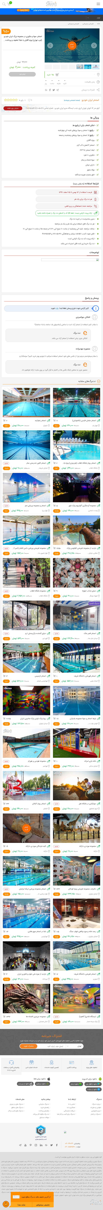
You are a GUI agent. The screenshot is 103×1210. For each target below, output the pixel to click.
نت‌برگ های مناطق (17, 1107)
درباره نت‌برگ (96, 1104)
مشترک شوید (29, 1046)
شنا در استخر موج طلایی (37, 931)
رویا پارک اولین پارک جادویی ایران (33, 718)
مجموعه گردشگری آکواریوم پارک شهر (82, 506)
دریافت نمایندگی (69, 1111)
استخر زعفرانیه (40, 420)
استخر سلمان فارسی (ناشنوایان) (84, 420)
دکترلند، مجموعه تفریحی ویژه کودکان (82, 889)
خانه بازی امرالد (90, 761)
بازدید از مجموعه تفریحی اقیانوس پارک (81, 548)
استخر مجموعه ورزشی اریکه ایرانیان (32, 889)
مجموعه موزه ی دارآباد (87, 846)
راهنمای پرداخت (44, 1111)
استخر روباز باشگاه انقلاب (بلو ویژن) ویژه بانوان (79, 463)
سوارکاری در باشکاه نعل (87, 804)
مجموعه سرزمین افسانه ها (36, 1016)
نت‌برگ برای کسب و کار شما (66, 1114)
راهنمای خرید (45, 1107)
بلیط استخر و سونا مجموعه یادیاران (83, 718)
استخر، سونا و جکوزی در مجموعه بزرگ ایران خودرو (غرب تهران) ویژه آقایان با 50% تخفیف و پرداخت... (23, 38)
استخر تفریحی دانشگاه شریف (85, 974)
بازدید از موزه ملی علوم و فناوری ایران (31, 974)
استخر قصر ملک (90, 633)
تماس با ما (71, 1104)
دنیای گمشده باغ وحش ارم (35, 633)
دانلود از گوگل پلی (91, 1084)
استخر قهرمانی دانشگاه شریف (85, 676)
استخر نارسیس (40, 676)
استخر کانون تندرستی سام (36, 463)
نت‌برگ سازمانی (44, 1104)
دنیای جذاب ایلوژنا (89, 591)
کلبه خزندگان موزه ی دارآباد (36, 846)
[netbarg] (96, 1202)
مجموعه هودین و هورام (37, 761)
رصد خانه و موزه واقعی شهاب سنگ (82, 931)
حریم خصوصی (96, 1111)
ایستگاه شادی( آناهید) (87, 1016)
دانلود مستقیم (40, 1084)
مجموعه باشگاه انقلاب (38, 591)
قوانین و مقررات (95, 1107)
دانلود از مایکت (92, 1089)
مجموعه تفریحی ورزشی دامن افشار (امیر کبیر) (29, 548)
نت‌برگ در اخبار (96, 1114)
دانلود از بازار (74, 1084)
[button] (50, 45)
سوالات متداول (44, 1117)
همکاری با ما (71, 1107)
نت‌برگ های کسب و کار (15, 1111)
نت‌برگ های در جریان (16, 1104)
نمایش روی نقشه (13, 108)
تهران (98, 17)
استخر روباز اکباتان (39, 804)
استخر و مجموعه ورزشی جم (35, 506)
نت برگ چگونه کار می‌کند (41, 1114)
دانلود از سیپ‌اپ (23, 1084)
